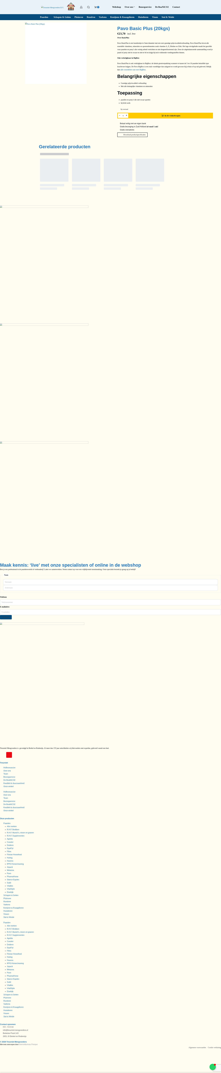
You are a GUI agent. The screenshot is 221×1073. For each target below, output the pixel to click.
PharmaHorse (12, 877)
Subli (9, 883)
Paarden (6, 823)
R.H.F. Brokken (13, 830)
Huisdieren (7, 911)
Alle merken (12, 826)
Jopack (10, 867)
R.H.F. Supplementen (15, 836)
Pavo (9, 873)
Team (5, 774)
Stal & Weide (8, 917)
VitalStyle (11, 889)
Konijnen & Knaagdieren (13, 908)
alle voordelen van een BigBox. (133, 70)
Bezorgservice (9, 777)
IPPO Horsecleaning (15, 864)
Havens (10, 861)
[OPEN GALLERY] (55, 53)
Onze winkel (8, 786)
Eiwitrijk (10, 892)
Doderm (10, 845)
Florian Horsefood (14, 855)
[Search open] (88, 7)
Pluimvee (7, 898)
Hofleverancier (9, 768)
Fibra (9, 851)
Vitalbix (10, 886)
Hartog (9, 858)
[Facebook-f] (3, 755)
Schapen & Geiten (10, 895)
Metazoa (10, 870)
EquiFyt (10, 848)
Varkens (6, 905)
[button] (132, 135)
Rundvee (7, 901)
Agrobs (10, 839)
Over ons (7, 771)
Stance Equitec (13, 880)
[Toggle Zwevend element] (212, 1067)
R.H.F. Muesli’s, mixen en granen (20, 833)
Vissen (6, 914)
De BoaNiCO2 (9, 780)
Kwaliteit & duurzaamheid (13, 783)
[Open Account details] (81, 7)
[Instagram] (9, 755)
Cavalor (10, 842)
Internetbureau (25, 1044)
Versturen (5, 617)
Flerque (34, 1044)
